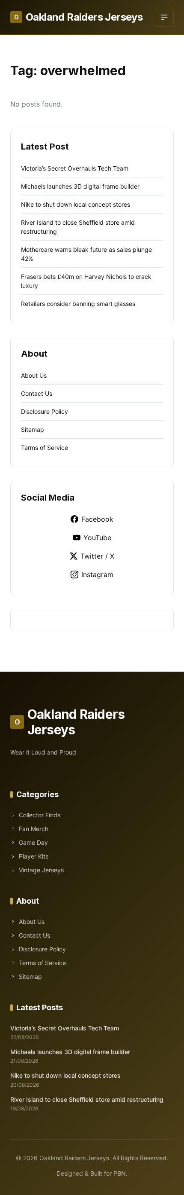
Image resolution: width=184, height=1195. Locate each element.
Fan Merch (33, 828)
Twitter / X (97, 556)
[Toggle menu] (164, 17)
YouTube (97, 537)
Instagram (97, 574)
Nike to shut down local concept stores (75, 204)
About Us (34, 375)
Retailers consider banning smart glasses (78, 303)
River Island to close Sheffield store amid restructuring (86, 1099)
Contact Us (36, 393)
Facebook (97, 519)
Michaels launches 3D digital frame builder (80, 186)
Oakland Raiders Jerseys (78, 17)
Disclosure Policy (44, 411)
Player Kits (33, 856)
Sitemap (32, 429)
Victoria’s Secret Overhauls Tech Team (74, 168)
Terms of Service (44, 447)
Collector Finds (39, 815)
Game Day (33, 842)
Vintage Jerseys (41, 870)
